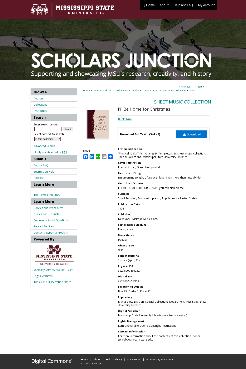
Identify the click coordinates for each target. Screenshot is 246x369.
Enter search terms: (46, 124)
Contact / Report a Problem (51, 232)
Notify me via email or (50, 152)
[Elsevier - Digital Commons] (52, 361)
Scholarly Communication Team (53, 269)
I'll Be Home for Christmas (144, 109)
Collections (40, 104)
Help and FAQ (114, 359)
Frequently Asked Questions (51, 220)
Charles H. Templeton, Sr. (144, 90)
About (97, 359)
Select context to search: (49, 134)
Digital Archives (43, 276)
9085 (191, 90)
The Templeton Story (47, 195)
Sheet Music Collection (173, 90)
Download (193, 134)
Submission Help (44, 171)
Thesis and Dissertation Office (52, 282)
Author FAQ (41, 165)
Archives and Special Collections (110, 90)
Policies (38, 177)
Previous (185, 86)
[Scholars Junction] (123, 40)
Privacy (85, 363)
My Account (134, 359)
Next (199, 86)
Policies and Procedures (48, 208)
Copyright (97, 363)
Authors (38, 98)
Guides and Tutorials (46, 214)
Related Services (44, 226)
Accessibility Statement (159, 359)
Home (86, 90)
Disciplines (40, 111)
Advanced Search (44, 146)
